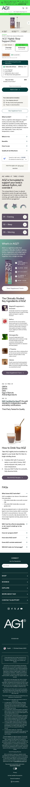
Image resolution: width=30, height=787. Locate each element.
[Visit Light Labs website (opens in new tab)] (4, 158)
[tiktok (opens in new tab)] (18, 609)
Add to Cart (14, 89)
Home (5, 11)
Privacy (15, 772)
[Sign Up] (26, 565)
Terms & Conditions (15, 778)
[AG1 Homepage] (15, 624)
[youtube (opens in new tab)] (21, 609)
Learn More (15, 168)
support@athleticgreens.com (20, 761)
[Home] (6, 8)
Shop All (10, 11)
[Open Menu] (26, 8)
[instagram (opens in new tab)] (9, 609)
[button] (15, 310)
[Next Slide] (28, 23)
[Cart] (23, 8)
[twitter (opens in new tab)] (15, 609)
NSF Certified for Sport (11, 401)
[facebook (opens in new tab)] (12, 609)
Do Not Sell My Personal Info (15, 775)
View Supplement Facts (15, 111)
